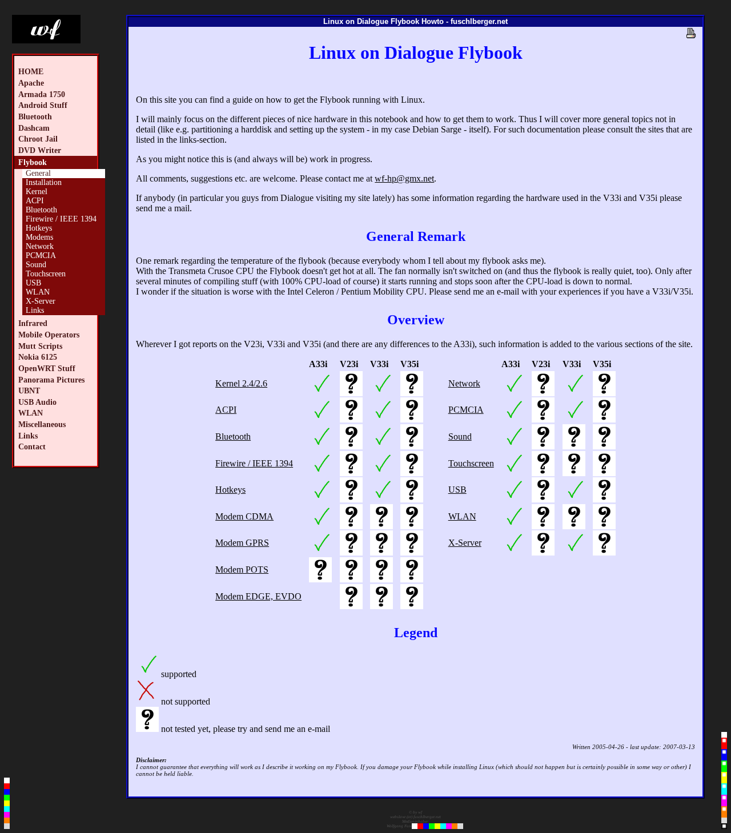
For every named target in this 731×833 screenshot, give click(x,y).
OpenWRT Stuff (46, 368)
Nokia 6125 (37, 356)
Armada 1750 (41, 94)
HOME (30, 71)
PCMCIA (41, 255)
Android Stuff (42, 105)
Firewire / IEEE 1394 (61, 219)
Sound (36, 264)
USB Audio (37, 402)
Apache (31, 82)
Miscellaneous (42, 424)
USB (33, 283)
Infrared (32, 323)
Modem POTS (241, 569)
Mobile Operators (48, 334)
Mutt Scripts (40, 346)
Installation (44, 182)
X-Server (40, 301)
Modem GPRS (242, 543)
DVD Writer (39, 150)
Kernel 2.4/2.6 (241, 383)
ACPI (35, 200)
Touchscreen (46, 273)
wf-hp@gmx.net (404, 178)
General (38, 173)
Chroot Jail (38, 138)
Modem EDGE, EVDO (258, 596)
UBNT (29, 390)
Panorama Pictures (51, 379)
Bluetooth (35, 116)
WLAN (38, 292)
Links (35, 310)
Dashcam (34, 127)
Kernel (36, 191)
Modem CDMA (244, 516)
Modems (39, 237)
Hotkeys (39, 228)
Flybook (32, 162)
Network (40, 246)
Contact (32, 446)
